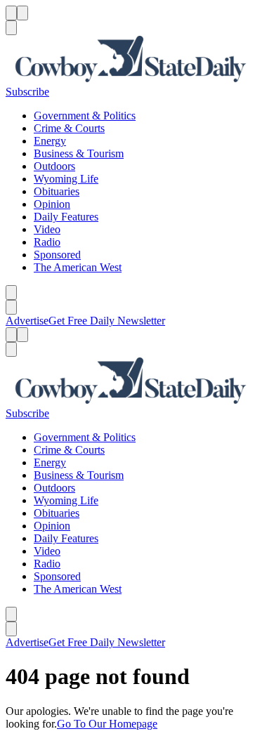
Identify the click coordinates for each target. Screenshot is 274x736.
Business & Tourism (79, 153)
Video (47, 229)
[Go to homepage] (137, 60)
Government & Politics (85, 115)
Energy (50, 141)
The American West (78, 267)
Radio (47, 242)
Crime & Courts (69, 128)
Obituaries (56, 191)
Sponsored (57, 255)
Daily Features (66, 217)
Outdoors (54, 166)
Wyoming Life (66, 179)
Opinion (52, 204)
